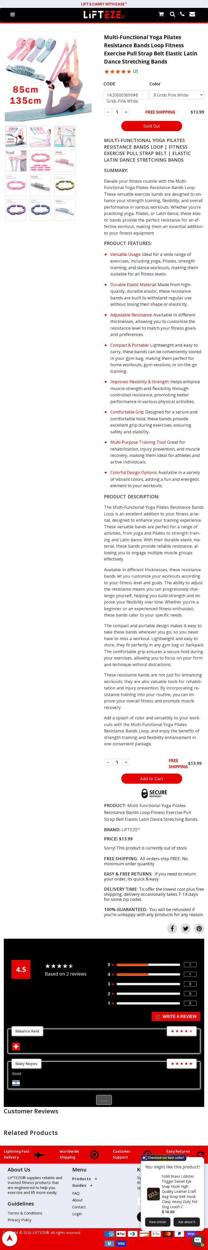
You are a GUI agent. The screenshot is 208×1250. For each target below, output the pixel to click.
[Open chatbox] (198, 1240)
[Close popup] (198, 1162)
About (77, 1199)
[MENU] (12, 14)
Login (77, 1213)
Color (155, 84)
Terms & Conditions (25, 1212)
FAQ (76, 1193)
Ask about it (186, 1222)
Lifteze (130, 829)
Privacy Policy (19, 1219)
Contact (79, 1206)
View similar (157, 1222)
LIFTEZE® (40, 1232)
